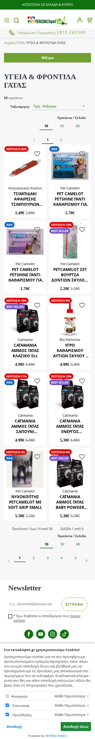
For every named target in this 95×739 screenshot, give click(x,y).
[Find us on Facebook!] (28, 634)
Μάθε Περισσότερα (70, 696)
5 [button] (76, 557)
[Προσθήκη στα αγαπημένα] (37, 155)
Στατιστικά (20, 705)
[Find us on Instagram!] (52, 634)
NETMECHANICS (56, 736)
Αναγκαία (19, 696)
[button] (34, 139)
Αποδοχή (14, 727)
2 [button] (34, 557)
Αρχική (9, 43)
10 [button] (46, 125)
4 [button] (62, 557)
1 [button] (48, 139)
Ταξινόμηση (19, 106)
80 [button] (78, 125)
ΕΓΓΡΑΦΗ (74, 604)
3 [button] (48, 557)
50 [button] (62, 125)
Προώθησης (22, 715)
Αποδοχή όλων (75, 727)
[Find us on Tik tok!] (64, 634)
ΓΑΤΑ (20, 43)
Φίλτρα (47, 58)
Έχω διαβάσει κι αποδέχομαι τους (46, 618)
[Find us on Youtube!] (40, 634)
